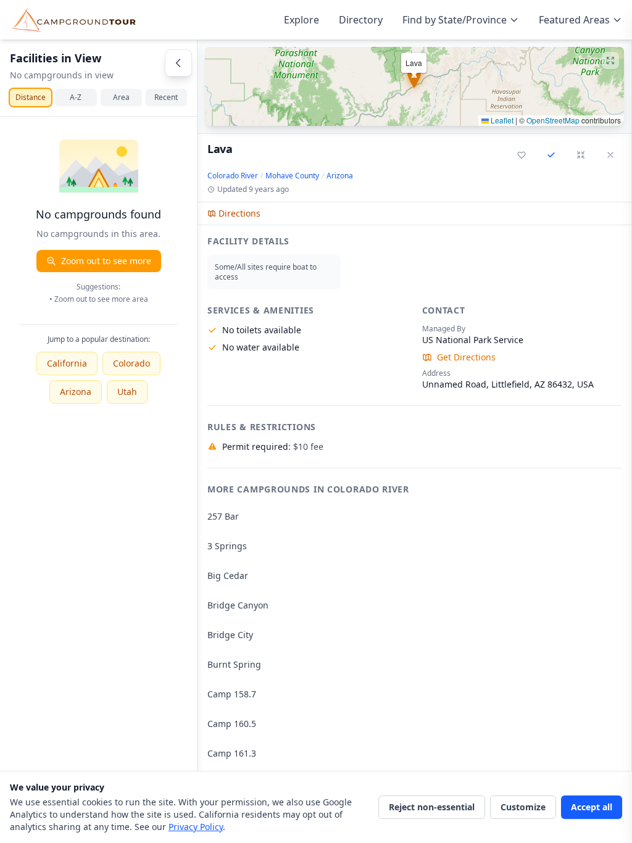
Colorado (131, 363)
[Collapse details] (580, 154)
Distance (30, 97)
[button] (414, 86)
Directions (239, 213)
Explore (301, 20)
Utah (127, 391)
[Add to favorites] (521, 154)
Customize (523, 807)
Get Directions (466, 357)
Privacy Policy (195, 827)
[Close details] (610, 154)
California (67, 363)
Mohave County (292, 176)
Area (121, 97)
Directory (361, 20)
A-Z (75, 97)
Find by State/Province (454, 20)
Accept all (591, 807)
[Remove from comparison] (551, 154)
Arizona (75, 391)
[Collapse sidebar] (178, 63)
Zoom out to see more (106, 261)
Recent (166, 97)
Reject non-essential (432, 807)
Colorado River (232, 176)
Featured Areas (574, 20)
